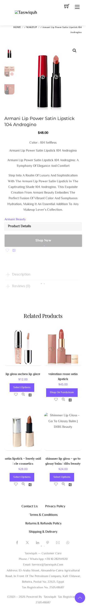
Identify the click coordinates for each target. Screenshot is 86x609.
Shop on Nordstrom (62, 392)
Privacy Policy (55, 506)
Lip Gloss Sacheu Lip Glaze (23, 374)
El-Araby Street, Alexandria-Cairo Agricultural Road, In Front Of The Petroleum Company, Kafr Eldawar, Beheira (43, 576)
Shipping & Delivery (43, 532)
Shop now (43, 240)
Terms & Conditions (43, 515)
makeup (31, 27)
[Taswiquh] (26, 12)
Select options (21, 387)
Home (17, 27)
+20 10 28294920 (56, 559)
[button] (74, 50)
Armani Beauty (15, 219)
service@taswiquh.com (47, 564)
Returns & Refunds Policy (43, 523)
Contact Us (30, 506)
